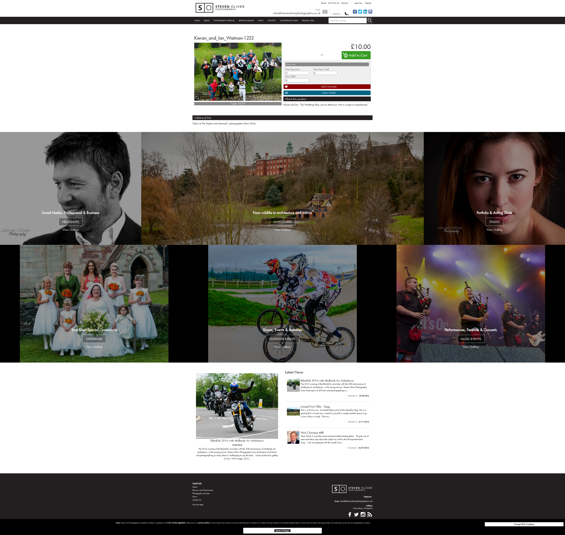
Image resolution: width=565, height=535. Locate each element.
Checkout (344, 3)
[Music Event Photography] (471, 304)
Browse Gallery (246, 20)
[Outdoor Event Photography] (282, 304)
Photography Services (224, 20)
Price (352, 43)
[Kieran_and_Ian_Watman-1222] (197, 98)
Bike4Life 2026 (308, 20)
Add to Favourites (329, 86)
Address (369, 505)
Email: (318, 9)
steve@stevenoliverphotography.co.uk (296, 13)
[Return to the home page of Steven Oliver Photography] (220, 7)
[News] (370, 514)
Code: (234, 103)
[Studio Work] (494, 188)
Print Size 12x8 (321, 69)
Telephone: (336, 14)
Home (197, 20)
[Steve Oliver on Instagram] (370, 13)
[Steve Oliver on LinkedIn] (365, 13)
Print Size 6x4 (292, 69)
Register (368, 3)
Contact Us (196, 500)
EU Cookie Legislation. (177, 522)
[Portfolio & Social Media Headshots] (70, 188)
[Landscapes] (282, 188)
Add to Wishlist (329, 92)
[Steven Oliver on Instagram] (363, 514)
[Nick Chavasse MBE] (328, 440)
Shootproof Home (289, 20)
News (260, 20)
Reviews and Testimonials (202, 490)
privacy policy (203, 522)
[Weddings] (94, 304)
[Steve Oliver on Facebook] (355, 13)
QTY (322, 55)
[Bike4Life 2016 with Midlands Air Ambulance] (328, 388)
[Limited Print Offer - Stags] (237, 418)
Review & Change (282, 531)
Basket (323, 3)
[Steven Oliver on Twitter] (356, 514)
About (207, 20)
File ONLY (290, 76)
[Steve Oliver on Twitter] (360, 13)
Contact (271, 20)
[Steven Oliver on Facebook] (350, 514)
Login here (358, 3)
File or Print (290, 64)
